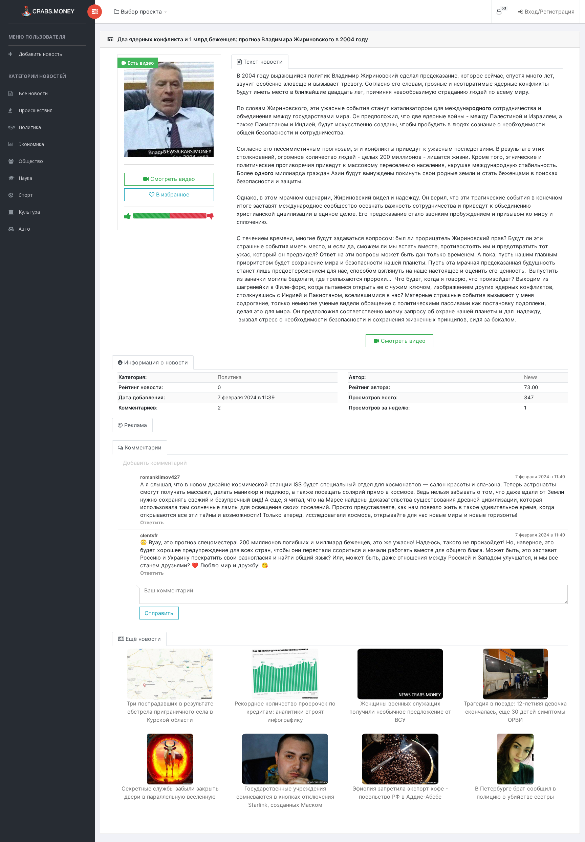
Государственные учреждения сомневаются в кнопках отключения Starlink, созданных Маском (285, 796)
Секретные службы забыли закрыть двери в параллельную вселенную (170, 792)
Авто (24, 229)
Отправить (159, 613)
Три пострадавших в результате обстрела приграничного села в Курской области (170, 711)
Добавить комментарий (155, 462)
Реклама (135, 425)
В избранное (171, 194)
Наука (25, 178)
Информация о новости (155, 362)
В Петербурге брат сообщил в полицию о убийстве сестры (515, 792)
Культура (29, 212)
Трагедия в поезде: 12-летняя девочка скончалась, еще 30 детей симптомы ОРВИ (515, 711)
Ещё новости (142, 638)
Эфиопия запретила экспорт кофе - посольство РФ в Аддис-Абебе (400, 792)
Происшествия (35, 110)
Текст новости (262, 61)
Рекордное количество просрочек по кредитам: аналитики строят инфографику (285, 711)
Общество (31, 161)
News (531, 377)
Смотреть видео (172, 178)
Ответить (152, 522)
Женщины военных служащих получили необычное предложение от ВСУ (400, 711)
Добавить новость (40, 54)
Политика (30, 127)
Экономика (31, 144)
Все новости (33, 93)
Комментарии (142, 447)
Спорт (26, 195)
